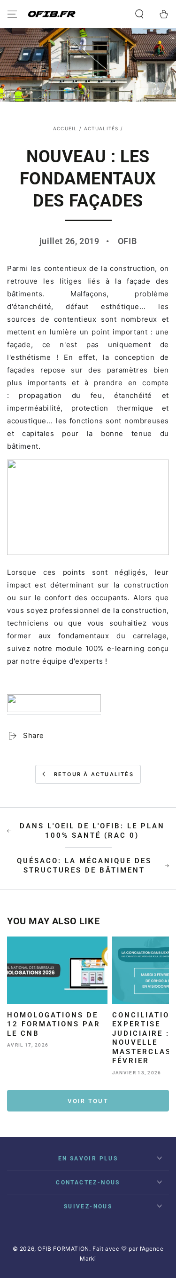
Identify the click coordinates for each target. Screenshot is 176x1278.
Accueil (65, 128)
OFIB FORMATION (63, 1248)
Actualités (101, 128)
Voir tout (88, 1100)
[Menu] (12, 14)
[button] (139, 14)
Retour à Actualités (94, 774)
